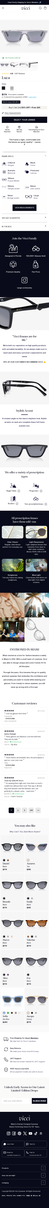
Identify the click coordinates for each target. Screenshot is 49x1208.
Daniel (6, 863)
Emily (30, 901)
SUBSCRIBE (39, 1101)
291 (31, 810)
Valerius (31, 939)
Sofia (5, 1016)
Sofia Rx (6, 745)
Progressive (8, 768)
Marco (6, 939)
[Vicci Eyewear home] (24, 8)
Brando (6, 901)
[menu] (7, 8)
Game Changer (10, 734)
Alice (5, 978)
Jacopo (30, 1016)
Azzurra (31, 863)
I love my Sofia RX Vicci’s (13, 781)
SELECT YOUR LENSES (24, 120)
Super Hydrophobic (10, 721)
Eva (28, 978)
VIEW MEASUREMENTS (24, 208)
